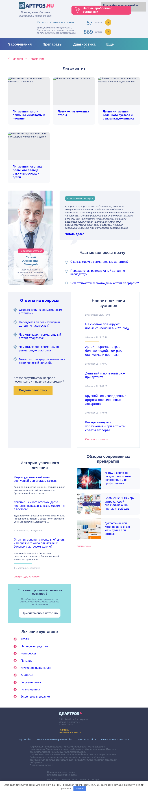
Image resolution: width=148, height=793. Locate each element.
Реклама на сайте (87, 739)
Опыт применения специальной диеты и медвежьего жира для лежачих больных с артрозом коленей (39, 542)
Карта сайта (25, 739)
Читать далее (74, 234)
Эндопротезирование (35, 696)
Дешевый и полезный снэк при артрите (105, 375)
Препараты (52, 44)
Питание (26, 660)
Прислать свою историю (40, 613)
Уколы (25, 639)
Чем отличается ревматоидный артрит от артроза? (104, 283)
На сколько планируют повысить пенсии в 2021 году (107, 326)
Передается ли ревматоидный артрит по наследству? (97, 272)
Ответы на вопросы (39, 300)
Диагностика (84, 44)
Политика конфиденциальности (70, 731)
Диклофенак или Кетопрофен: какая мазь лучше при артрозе (117, 528)
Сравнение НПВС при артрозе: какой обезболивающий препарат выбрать (119, 503)
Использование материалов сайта (54, 739)
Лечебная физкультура (36, 668)
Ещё (110, 44)
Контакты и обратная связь (115, 739)
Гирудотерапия (31, 682)
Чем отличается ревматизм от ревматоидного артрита (39, 348)
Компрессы (28, 653)
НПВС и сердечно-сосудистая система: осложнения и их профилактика (118, 478)
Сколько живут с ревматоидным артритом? (99, 261)
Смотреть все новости (96, 438)
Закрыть (79, 788)
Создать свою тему (33, 390)
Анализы (27, 675)
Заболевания (20, 44)
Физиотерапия (30, 689)
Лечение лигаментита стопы (73, 113)
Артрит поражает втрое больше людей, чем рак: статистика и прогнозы (103, 350)
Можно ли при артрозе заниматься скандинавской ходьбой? (42, 361)
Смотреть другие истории (27, 576)
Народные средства (34, 646)
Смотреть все (84, 545)
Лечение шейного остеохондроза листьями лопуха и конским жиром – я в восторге (39, 505)
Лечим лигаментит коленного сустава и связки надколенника (118, 115)
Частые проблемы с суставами (97, 9)
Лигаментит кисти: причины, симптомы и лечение (29, 115)
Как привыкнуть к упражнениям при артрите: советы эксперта (105, 426)
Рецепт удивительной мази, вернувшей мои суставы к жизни (35, 479)
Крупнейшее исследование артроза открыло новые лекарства (105, 399)
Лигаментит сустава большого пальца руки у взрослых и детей (27, 172)
